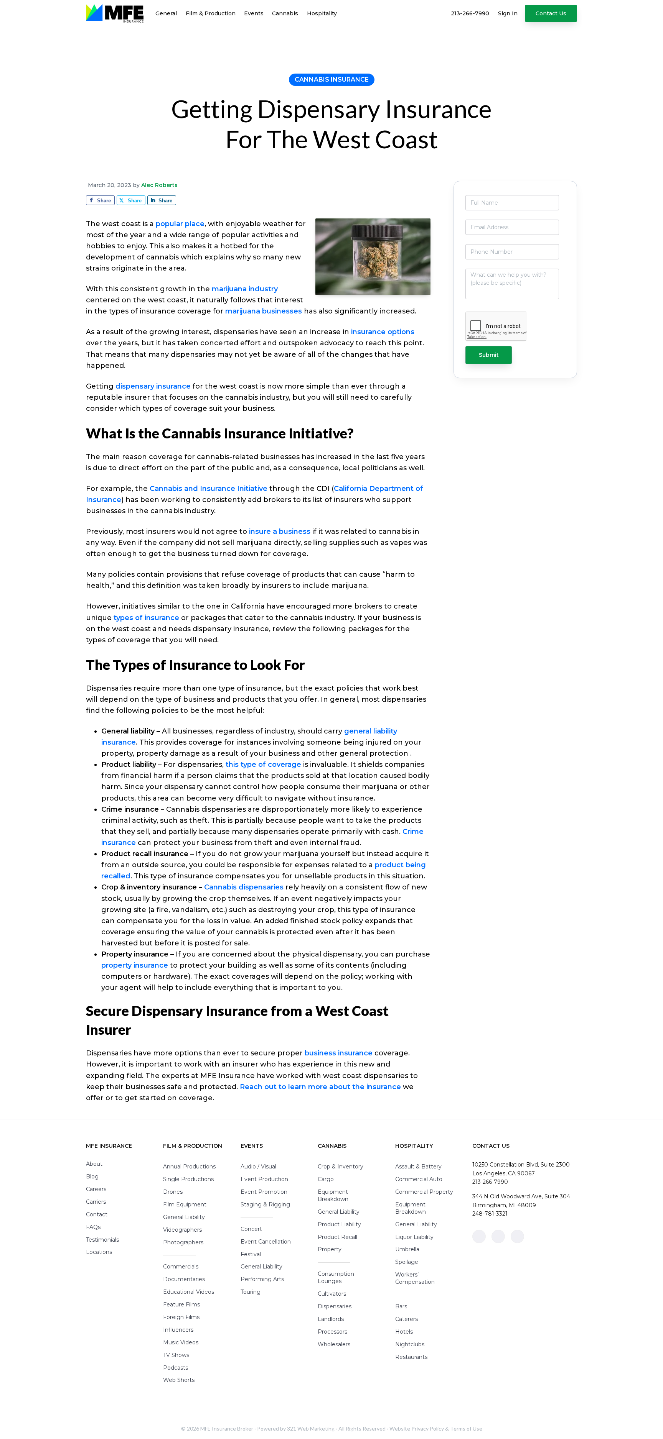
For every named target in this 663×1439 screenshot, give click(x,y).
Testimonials (102, 1239)
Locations (99, 1252)
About (94, 1163)
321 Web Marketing (311, 1428)
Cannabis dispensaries (244, 887)
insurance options (382, 332)
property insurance (134, 965)
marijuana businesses (263, 311)
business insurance (339, 1053)
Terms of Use (466, 1428)
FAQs (93, 1227)
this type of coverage (263, 764)
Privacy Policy (427, 1428)
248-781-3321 (490, 1213)
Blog (92, 1176)
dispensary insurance (153, 386)
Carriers (96, 1201)
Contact (96, 1214)
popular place (180, 224)
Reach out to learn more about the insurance (320, 1087)
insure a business (279, 531)
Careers (96, 1189)
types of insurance (146, 618)
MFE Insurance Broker (226, 1428)
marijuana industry (245, 289)
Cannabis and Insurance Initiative (208, 488)
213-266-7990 (490, 1181)
